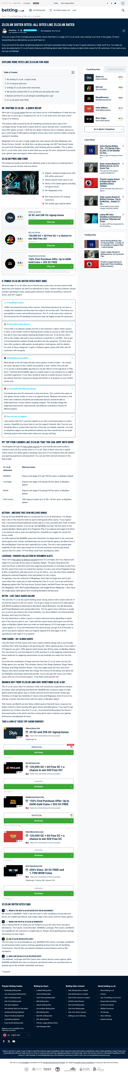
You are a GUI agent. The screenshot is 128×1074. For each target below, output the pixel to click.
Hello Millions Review (103, 110)
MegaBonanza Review (37, 256)
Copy (71, 747)
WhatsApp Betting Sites (12, 990)
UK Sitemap (104, 1012)
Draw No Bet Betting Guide (13, 1023)
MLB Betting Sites (42, 1012)
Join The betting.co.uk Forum (110, 998)
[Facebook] (107, 3)
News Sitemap (105, 1016)
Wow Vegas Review (103, 120)
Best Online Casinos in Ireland (79, 998)
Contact (103, 994)
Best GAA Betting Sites (76, 1005)
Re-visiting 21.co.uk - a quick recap (21, 79)
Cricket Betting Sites (43, 994)
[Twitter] (111, 3)
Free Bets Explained (11, 1005)
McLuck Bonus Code (33, 763)
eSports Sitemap (106, 1019)
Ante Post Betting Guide (12, 1001)
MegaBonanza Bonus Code (35, 797)
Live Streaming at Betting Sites (15, 994)
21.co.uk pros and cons (16, 83)
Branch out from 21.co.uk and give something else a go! (30, 96)
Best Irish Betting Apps (76, 1008)
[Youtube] (115, 3)
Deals (56, 3)
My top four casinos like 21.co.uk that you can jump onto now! (33, 92)
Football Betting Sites (43, 990)
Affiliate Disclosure (107, 1008)
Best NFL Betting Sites (44, 1016)
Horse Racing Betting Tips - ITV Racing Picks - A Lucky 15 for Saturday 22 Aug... (110, 149)
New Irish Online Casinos (77, 1012)
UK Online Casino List (62, 10)
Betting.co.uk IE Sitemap (77, 1016)
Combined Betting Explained (14, 1012)
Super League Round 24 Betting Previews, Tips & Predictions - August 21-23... (110, 200)
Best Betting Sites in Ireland (78, 990)
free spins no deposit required (25, 560)
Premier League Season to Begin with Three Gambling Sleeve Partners (110, 182)
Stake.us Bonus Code (33, 728)
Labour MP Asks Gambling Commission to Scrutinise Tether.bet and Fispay (110, 217)
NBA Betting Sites (42, 1001)
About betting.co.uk (107, 990)
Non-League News (67, 3)
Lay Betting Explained (11, 1019)
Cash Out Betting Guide (12, 998)
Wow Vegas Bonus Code (34, 866)
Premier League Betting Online (47, 1023)
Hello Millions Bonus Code (34, 832)
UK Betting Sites (39, 10)
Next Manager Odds (43, 1026)
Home (4, 16)
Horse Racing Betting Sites (45, 998)
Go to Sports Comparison (104, 129)
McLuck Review (34, 232)
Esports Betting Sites (43, 1005)
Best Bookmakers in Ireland (78, 994)
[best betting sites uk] (14, 10)
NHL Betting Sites (42, 1019)
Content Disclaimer (107, 1005)
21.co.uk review (18, 112)
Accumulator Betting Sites (45, 1008)
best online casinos (31, 447)
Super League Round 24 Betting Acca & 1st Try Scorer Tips (110, 165)
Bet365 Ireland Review (76, 1001)
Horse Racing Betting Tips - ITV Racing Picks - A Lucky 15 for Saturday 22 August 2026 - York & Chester (112, 244)
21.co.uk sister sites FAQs (18, 100)
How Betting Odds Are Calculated (16, 1008)
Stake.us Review (34, 212)
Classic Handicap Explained (14, 1016)
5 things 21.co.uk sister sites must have (23, 88)
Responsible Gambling (108, 1001)
